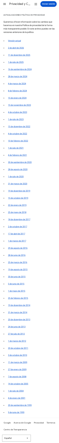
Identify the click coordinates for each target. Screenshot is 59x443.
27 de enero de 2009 (17, 369)
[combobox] (16, 438)
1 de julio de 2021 (16, 148)
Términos (51, 422)
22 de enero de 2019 (17, 205)
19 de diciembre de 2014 (19, 305)
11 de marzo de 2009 (17, 362)
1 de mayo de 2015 (16, 291)
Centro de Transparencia (15, 429)
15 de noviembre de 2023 (19, 105)
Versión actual (14, 41)
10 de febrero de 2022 (18, 141)
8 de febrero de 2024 (17, 91)
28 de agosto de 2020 (17, 169)
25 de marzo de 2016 (17, 262)
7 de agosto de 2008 (17, 377)
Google (7, 422)
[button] (4, 4)
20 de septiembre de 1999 (20, 405)
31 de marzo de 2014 (17, 312)
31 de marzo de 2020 (17, 184)
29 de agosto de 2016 (17, 248)
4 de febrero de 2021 (17, 155)
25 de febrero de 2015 (18, 298)
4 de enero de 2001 (16, 398)
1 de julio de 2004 (16, 391)
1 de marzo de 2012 (17, 341)
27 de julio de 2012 (16, 334)
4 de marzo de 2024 (17, 84)
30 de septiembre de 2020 (20, 162)
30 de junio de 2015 (16, 277)
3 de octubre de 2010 (17, 355)
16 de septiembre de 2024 (20, 69)
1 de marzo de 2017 (17, 241)
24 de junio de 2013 (16, 327)
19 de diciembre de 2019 (19, 191)
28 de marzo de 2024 (17, 76)
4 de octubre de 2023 (17, 112)
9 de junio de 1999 (16, 412)
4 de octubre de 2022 (17, 134)
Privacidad (39, 422)
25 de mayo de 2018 (17, 212)
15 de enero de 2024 (17, 98)
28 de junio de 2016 (16, 255)
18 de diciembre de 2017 (19, 219)
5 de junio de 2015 (16, 284)
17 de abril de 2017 (16, 234)
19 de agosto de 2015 (17, 269)
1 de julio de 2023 (16, 119)
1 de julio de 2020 (16, 176)
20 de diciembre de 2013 (19, 319)
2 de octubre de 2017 (17, 227)
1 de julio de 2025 (16, 62)
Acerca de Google (22, 422)
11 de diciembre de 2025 (19, 55)
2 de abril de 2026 (16, 48)
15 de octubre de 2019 (18, 198)
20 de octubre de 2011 (18, 348)
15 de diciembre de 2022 (19, 126)
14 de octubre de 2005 (18, 384)
